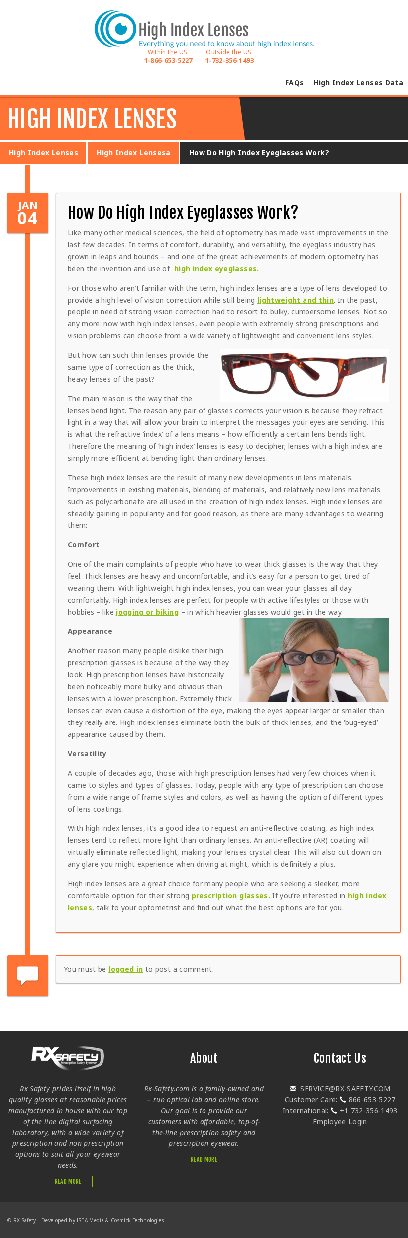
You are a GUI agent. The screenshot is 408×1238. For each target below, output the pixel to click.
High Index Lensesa (133, 152)
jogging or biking (147, 612)
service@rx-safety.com (344, 1088)
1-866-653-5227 (168, 56)
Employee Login (340, 1121)
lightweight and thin (295, 300)
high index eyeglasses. (216, 268)
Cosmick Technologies (137, 1220)
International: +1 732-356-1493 (340, 1110)
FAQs (294, 82)
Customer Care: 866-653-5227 (340, 1099)
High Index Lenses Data (358, 82)
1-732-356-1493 (229, 56)
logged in (125, 969)
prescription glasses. (231, 895)
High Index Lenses (43, 152)
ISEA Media (90, 1220)
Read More (68, 1181)
